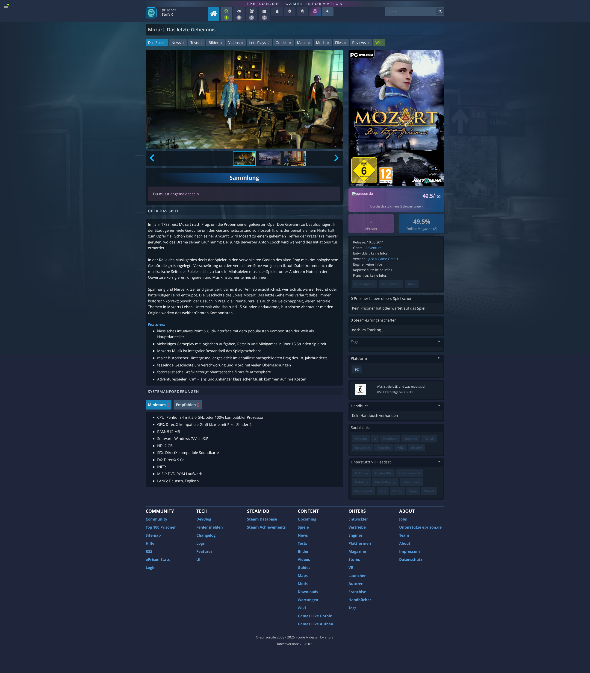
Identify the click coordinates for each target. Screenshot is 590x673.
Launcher (357, 575)
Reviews (360, 42)
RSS (149, 551)
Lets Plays (259, 42)
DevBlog (203, 519)
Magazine (357, 551)
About (404, 543)
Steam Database (262, 519)
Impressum (409, 551)
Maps (303, 42)
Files (340, 42)
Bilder (215, 42)
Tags (352, 607)
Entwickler (358, 519)
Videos (235, 42)
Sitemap (153, 535)
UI (198, 559)
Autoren (355, 583)
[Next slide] (336, 158)
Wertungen (308, 599)
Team (404, 535)
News (177, 42)
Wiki (379, 42)
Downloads (308, 591)
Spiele (303, 527)
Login (151, 567)
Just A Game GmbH (383, 259)
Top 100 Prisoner (161, 527)
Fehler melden (209, 527)
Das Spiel (156, 42)
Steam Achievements (266, 527)
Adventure (374, 248)
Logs (200, 543)
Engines (355, 535)
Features (204, 551)
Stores (354, 559)
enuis (329, 637)
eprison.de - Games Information (294, 4)
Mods (322, 42)
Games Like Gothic (315, 615)
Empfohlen (187, 404)
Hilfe (150, 543)
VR (350, 567)
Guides (283, 42)
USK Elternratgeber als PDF (395, 392)
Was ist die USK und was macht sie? (401, 386)
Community (156, 519)
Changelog (205, 535)
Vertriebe (357, 527)
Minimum (158, 404)
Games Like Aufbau (315, 623)
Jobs (403, 519)
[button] (244, 158)
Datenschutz (410, 559)
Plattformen (359, 543)
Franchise (357, 591)
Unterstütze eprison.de (420, 527)
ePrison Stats (158, 559)
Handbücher (359, 599)
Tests (196, 42)
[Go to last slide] (152, 158)
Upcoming (307, 519)
